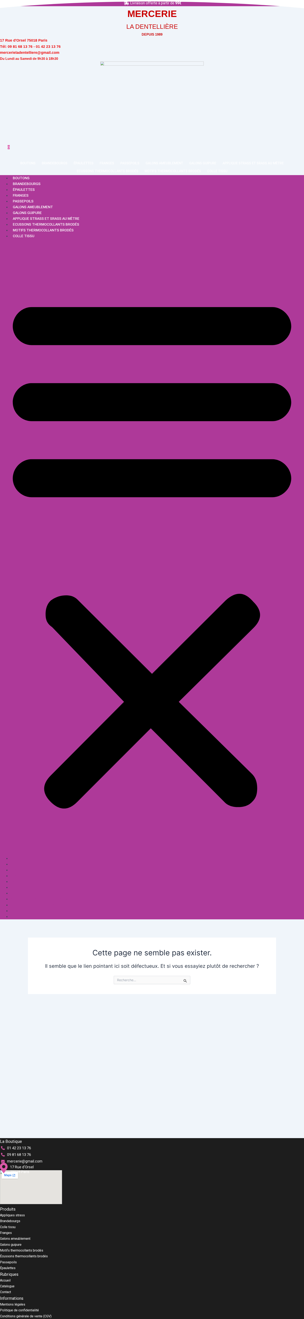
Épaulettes (83, 163)
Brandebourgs (54, 163)
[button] (152, 549)
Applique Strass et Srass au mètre (253, 163)
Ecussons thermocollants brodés (107, 171)
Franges (107, 163)
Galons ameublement (164, 163)
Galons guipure (202, 163)
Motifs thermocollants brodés (173, 171)
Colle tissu (217, 171)
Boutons (28, 163)
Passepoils (129, 163)
